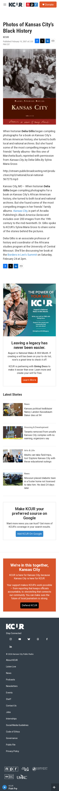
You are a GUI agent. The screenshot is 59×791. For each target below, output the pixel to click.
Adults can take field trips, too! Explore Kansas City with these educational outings (39, 458)
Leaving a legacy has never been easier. (29, 345)
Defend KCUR (29, 605)
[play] (5, 787)
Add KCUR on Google (29, 533)
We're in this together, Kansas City (29, 567)
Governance (12, 738)
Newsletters (12, 686)
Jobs (8, 712)
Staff (8, 699)
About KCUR (12, 660)
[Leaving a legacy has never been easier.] (29, 310)
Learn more (29, 380)
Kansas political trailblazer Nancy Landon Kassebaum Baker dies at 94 (38, 412)
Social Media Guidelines (17, 725)
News (27, 404)
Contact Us (11, 706)
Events (9, 693)
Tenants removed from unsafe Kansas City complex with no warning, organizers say (40, 435)
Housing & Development (36, 427)
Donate (49, 4)
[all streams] (55, 787)
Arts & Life (29, 450)
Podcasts (10, 680)
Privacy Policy (12, 751)
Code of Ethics (13, 732)
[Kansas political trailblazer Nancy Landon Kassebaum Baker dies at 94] (13, 409)
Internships (11, 719)
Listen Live (11, 667)
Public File (10, 745)
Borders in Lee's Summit (22, 254)
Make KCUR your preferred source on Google (29, 513)
